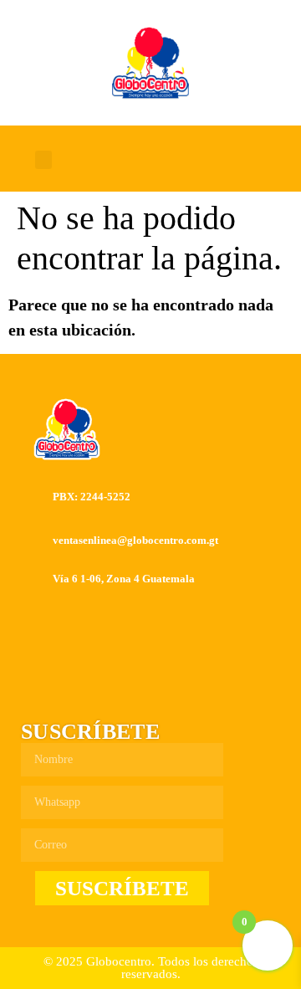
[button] (43, 160)
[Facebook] (109, 689)
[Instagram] (177, 160)
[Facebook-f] (138, 160)
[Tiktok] (217, 160)
